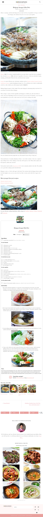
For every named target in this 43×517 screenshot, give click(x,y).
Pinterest (31, 211)
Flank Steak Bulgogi (31, 393)
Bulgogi (2, 74)
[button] (19, 230)
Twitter (35, 211)
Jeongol (2, 81)
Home (19, 5)
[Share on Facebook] (1, 255)
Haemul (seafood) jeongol (6, 181)
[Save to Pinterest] (1, 259)
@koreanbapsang (20, 377)
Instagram (5, 213)
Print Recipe (26, 234)
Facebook (40, 211)
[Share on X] (1, 257)
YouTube (27, 211)
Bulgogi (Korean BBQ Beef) (22, 394)
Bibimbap (11, 393)
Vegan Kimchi (7, 403)
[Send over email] (1, 262)
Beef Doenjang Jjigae (4, 393)
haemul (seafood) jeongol (32, 81)
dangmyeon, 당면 (16, 166)
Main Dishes (23, 5)
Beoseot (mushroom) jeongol (7, 183)
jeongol (8, 76)
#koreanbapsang (30, 377)
